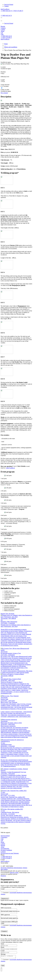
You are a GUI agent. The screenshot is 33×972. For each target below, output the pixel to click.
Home (6, 44)
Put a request (4, 93)
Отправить (4, 931)
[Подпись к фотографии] (1, 100)
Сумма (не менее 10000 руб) (9, 921)
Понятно (3, 875)
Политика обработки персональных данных (14, 867)
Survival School (8, 4)
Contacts (3, 28)
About (2, 31)
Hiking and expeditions (10, 47)
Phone (2, 947)
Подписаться (4, 898)
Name (2, 944)
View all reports (9, 613)
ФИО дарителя (5, 914)
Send (2, 965)
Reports (3, 26)
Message (3, 954)
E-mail (2, 889)
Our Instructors (5, 848)
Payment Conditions (6, 850)
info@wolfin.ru (5, 9)
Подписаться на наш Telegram (10, 853)
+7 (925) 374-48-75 (17, 10)
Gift (2, 33)
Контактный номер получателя (10, 911)
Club (2, 34)
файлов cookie (14, 872)
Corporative (4, 837)
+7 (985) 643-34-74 (6, 10)
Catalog (6, 6)
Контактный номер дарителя (9, 918)
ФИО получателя (6, 907)
